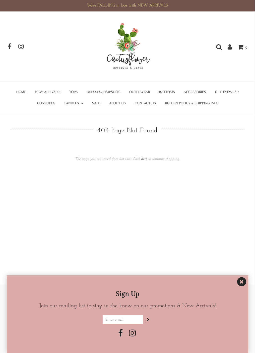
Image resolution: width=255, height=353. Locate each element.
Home (21, 92)
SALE (96, 103)
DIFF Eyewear (227, 92)
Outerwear (139, 92)
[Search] (216, 47)
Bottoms (167, 92)
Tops (73, 92)
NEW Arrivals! (47, 92)
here (144, 159)
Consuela (46, 103)
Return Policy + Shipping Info (191, 103)
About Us (117, 103)
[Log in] (227, 47)
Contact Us (145, 103)
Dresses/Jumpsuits (103, 92)
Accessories (195, 92)
